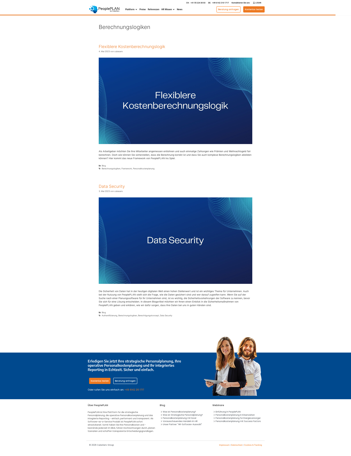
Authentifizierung (109, 315)
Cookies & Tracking (253, 445)
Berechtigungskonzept (148, 315)
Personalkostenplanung (144, 168)
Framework (126, 168)
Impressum (224, 445)
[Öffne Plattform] (136, 9)
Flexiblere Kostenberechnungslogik (132, 46)
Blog (104, 165)
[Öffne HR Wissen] (174, 9)
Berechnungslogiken (111, 168)
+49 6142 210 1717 (134, 389)
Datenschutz (236, 445)
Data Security (112, 186)
